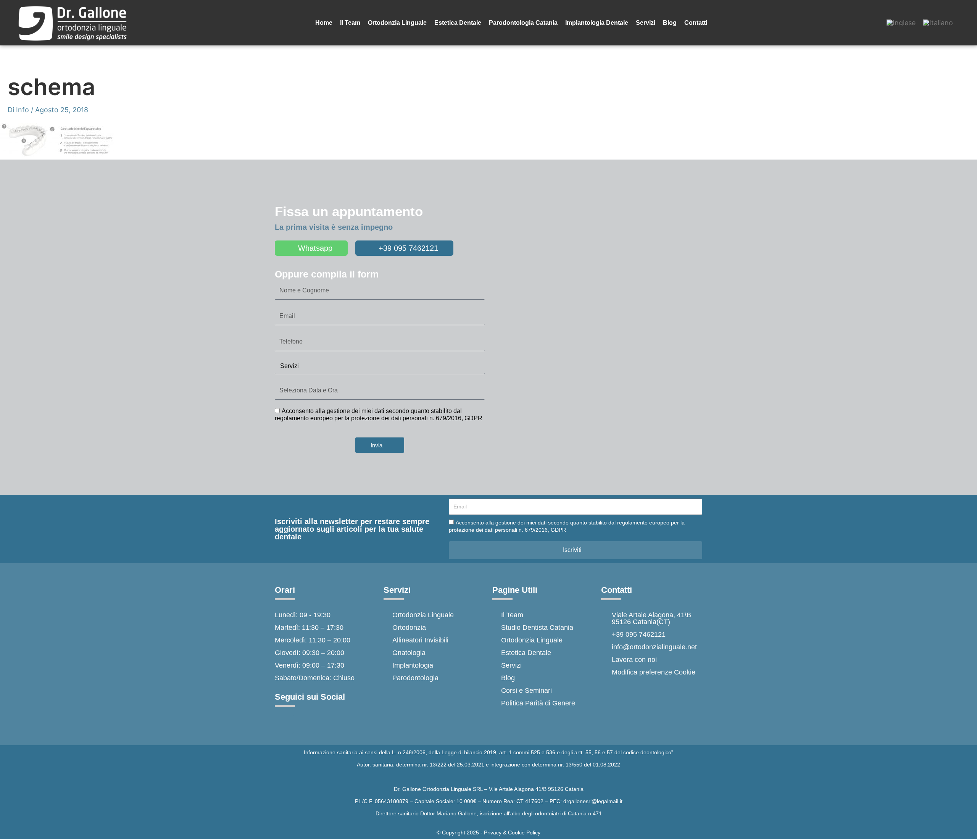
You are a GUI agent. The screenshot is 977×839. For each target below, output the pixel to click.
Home (323, 22)
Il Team (350, 22)
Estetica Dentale (457, 22)
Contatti (695, 22)
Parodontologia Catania (523, 22)
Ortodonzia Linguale (397, 22)
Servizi (645, 22)
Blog (670, 22)
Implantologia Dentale (596, 22)
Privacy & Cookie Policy (512, 832)
